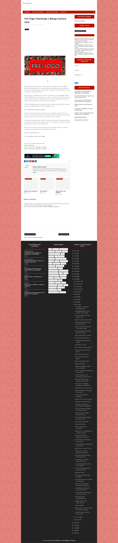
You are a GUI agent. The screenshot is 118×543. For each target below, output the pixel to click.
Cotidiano (65, 251)
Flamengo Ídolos (53, 268)
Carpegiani (58, 251)
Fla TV (50, 263)
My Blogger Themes (68, 540)
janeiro (77, 519)
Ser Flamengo (41, 24)
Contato (64, 12)
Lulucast (51, 277)
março (77, 304)
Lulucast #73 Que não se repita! (83, 399)
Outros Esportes (38, 12)
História (66, 273)
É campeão (62, 292)
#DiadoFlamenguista (81, 117)
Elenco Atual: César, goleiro (82, 354)
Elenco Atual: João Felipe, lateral (83, 319)
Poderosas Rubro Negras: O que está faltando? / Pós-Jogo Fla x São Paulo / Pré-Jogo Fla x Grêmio (84, 40)
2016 (75, 268)
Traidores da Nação (53, 292)
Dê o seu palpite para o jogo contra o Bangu (34, 109)
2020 (75, 258)
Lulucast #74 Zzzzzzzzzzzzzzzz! (83, 388)
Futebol (27, 12)
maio (76, 299)
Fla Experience (63, 261)
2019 (75, 261)
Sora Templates (55, 540)
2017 (75, 266)
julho (76, 294)
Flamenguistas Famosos (82, 120)
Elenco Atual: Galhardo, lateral (83, 335)
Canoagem (51, 251)
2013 (75, 276)
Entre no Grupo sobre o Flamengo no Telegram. (35, 147)
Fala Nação (51, 258)
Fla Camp (51, 261)
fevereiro (77, 517)
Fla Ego (57, 261)
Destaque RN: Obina (80, 424)
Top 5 (59, 289)
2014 (75, 274)
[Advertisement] (70, 5)
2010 (75, 525)
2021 (75, 256)
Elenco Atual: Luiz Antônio (82, 421)
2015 (75, 271)
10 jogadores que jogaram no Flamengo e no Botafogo (32, 253)
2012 (75, 279)
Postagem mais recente (30, 234)
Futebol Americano (53, 270)
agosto (77, 291)
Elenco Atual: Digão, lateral (82, 338)
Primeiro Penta (52, 287)
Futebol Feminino (64, 270)
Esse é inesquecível (59, 256)
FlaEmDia (63, 263)
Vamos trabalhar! (79, 505)
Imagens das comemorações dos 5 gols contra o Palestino (34, 293)
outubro (77, 286)
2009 (75, 528)
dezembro (78, 281)
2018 (75, 263)
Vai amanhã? (43, 191)
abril (76, 302)
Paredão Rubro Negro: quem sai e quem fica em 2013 (34, 261)
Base (50, 249)
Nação (60, 280)
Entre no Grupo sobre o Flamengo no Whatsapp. (35, 148)
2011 (75, 522)
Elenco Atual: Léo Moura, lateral (83, 347)
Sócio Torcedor (52, 289)
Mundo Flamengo (53, 280)
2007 (75, 533)
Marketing (63, 277)
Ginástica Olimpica (53, 273)
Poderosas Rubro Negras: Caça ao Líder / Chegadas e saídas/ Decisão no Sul (84, 46)
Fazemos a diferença (61, 258)
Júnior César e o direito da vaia (83, 448)
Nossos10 (58, 282)
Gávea (60, 273)
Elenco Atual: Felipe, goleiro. (82, 361)
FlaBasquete (56, 263)
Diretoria (51, 256)
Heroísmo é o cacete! (80, 344)
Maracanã (57, 277)
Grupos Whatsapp (52, 12)
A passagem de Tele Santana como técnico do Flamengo (32, 269)
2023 (75, 250)
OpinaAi (63, 282)
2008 (75, 530)
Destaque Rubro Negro (54, 253)
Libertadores (63, 275)
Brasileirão (55, 249)
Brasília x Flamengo (80, 363)
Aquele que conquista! (30, 191)
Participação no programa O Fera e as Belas (84, 43)
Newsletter (51, 282)
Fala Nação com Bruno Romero (83, 401)
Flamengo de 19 (60, 265)
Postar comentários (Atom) (35, 237)
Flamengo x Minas (79, 472)
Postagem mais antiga (63, 234)
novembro (78, 284)
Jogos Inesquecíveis (53, 275)
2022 (75, 253)
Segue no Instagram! (29, 145)
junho (76, 296)
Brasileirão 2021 (63, 249)
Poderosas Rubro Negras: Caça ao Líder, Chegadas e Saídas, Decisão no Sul (84, 54)
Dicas (62, 253)
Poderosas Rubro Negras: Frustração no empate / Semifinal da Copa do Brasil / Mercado (84, 50)
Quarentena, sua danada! (60, 191)
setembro (78, 289)
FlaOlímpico (52, 265)
